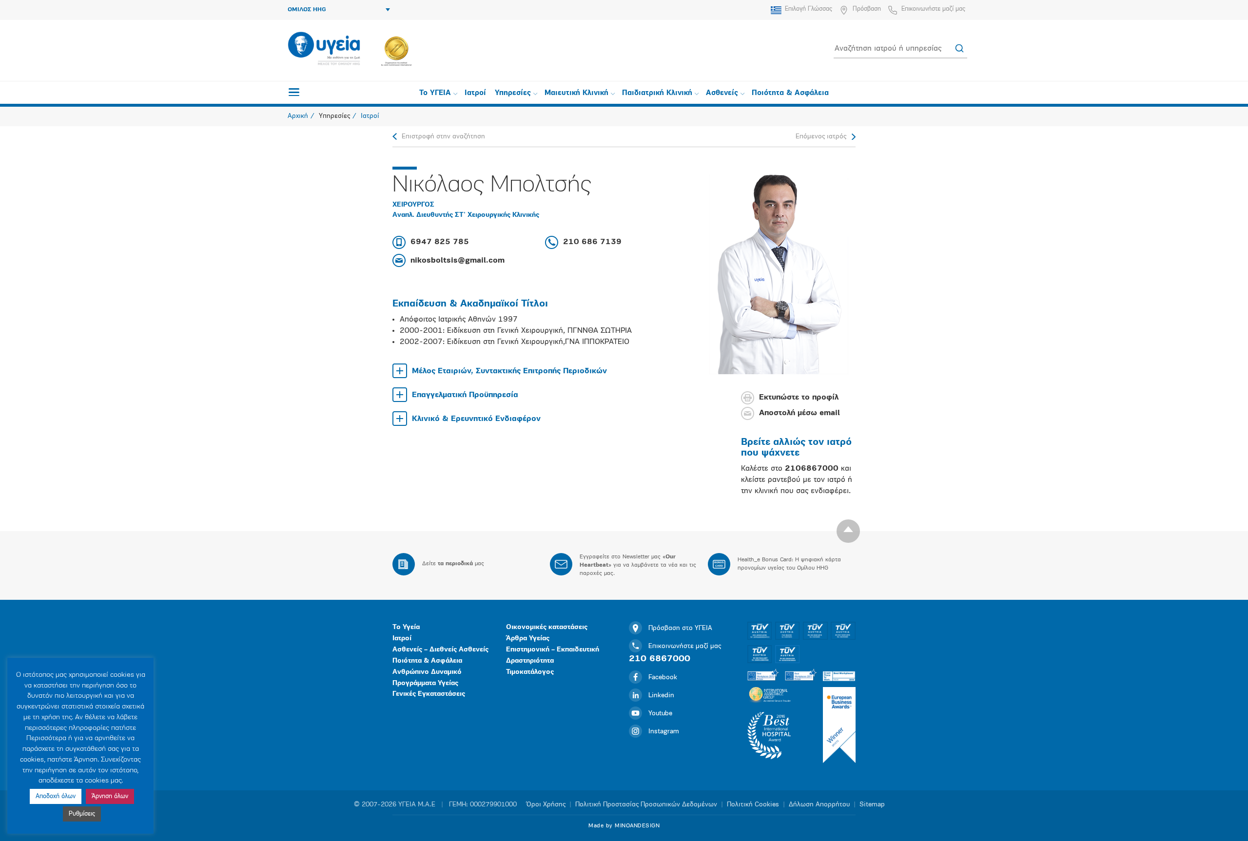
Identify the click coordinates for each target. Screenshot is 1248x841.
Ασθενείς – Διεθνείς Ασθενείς (440, 649)
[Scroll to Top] (848, 531)
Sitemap (872, 804)
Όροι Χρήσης (546, 804)
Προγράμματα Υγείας (425, 683)
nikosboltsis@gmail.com (457, 261)
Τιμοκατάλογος (530, 672)
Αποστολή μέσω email (799, 414)
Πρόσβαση (867, 9)
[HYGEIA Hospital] (324, 49)
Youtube (660, 713)
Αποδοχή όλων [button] (56, 796)
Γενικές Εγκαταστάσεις (428, 694)
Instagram (663, 731)
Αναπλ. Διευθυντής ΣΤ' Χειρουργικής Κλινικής (465, 215)
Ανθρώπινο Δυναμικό (427, 672)
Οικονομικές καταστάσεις (546, 627)
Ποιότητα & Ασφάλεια (790, 93)
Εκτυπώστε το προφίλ (798, 398)
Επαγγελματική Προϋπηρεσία (465, 395)
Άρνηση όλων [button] (110, 796)
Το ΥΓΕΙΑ (435, 93)
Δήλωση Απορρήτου (819, 804)
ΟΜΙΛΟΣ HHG (307, 10)
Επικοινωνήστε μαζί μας (933, 9)
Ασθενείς (722, 93)
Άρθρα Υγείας (527, 638)
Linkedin (661, 695)
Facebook (662, 677)
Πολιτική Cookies (753, 804)
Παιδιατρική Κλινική (657, 93)
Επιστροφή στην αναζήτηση (443, 136)
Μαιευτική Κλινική (576, 93)
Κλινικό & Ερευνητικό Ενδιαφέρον (476, 419)
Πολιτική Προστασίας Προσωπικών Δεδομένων (646, 804)
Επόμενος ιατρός (821, 136)
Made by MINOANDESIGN (624, 826)
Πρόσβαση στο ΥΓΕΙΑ (680, 628)
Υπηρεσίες (513, 93)
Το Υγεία (406, 627)
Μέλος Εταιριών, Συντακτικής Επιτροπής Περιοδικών (509, 371)
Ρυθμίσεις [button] (82, 814)
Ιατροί (475, 93)
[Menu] (294, 92)
